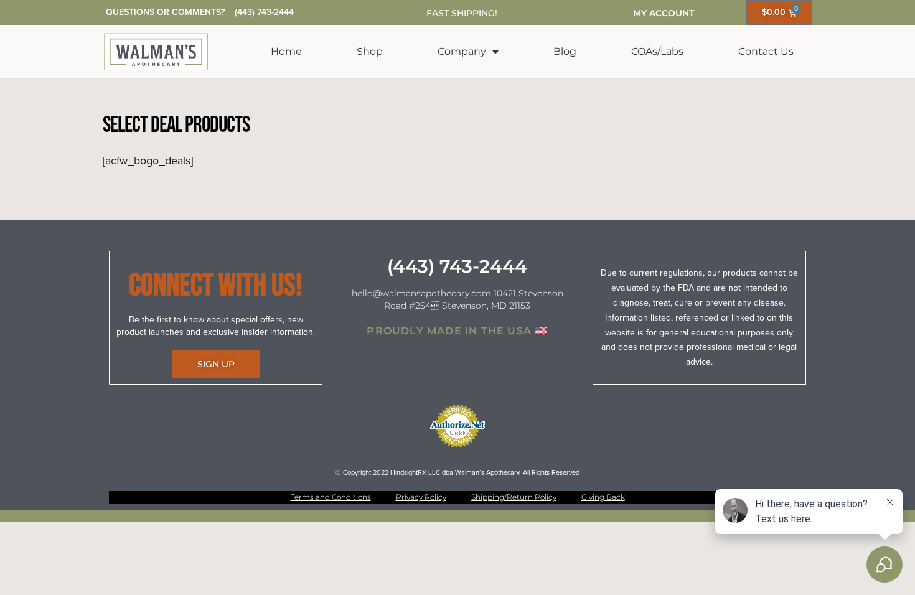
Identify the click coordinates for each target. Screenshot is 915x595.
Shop (370, 51)
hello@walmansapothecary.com (421, 293)
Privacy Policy (421, 497)
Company (462, 51)
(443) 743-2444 (264, 12)
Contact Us (766, 51)
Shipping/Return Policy (513, 497)
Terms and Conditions (331, 497)
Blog (564, 51)
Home (286, 51)
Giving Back (603, 497)
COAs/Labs (657, 51)
